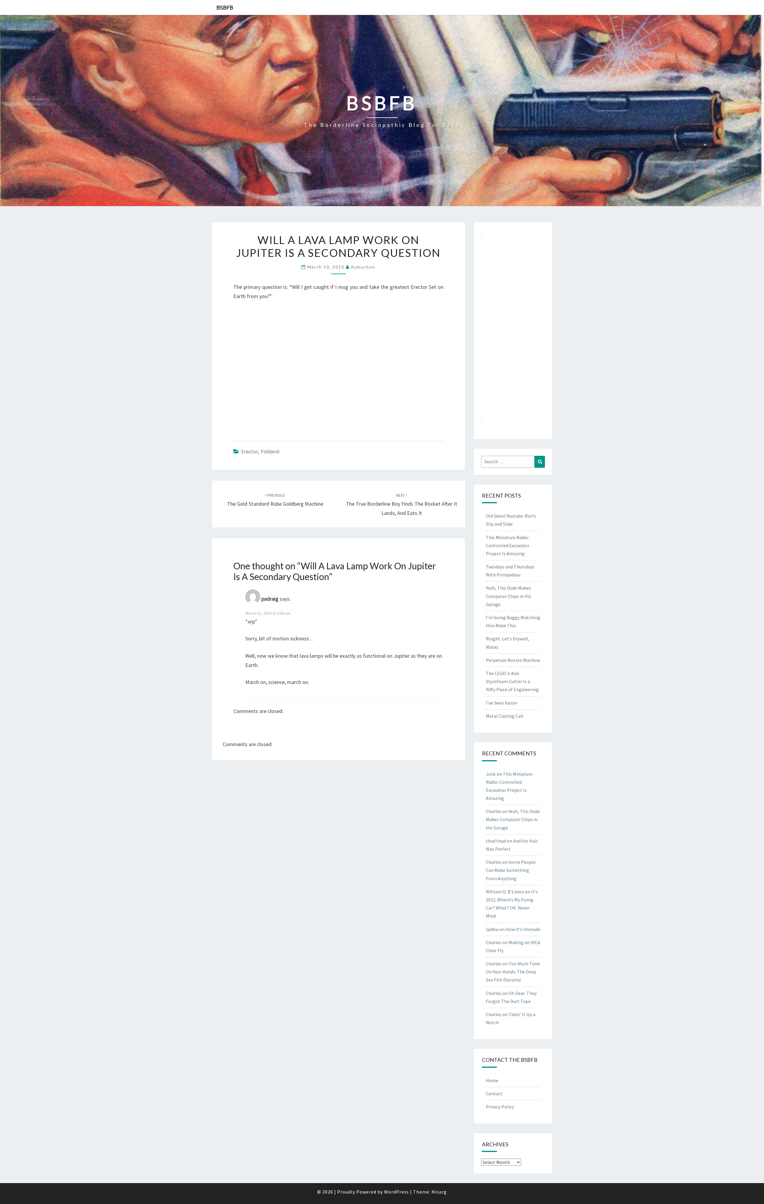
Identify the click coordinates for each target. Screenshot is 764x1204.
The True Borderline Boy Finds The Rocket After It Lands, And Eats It (401, 504)
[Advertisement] (513, 327)
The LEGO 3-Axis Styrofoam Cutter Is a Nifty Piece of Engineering (512, 681)
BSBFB (224, 7)
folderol (270, 451)
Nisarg (439, 1192)
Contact (494, 1093)
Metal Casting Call (504, 716)
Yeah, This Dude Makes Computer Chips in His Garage (508, 596)
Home (492, 1080)
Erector (249, 451)
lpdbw (492, 929)
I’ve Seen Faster (501, 703)
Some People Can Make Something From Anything (511, 870)
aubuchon (363, 266)
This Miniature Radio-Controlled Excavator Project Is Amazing (508, 545)
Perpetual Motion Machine (513, 660)
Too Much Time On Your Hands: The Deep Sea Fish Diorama (513, 972)
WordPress (396, 1192)
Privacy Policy (500, 1107)
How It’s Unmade (523, 929)
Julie (491, 774)
